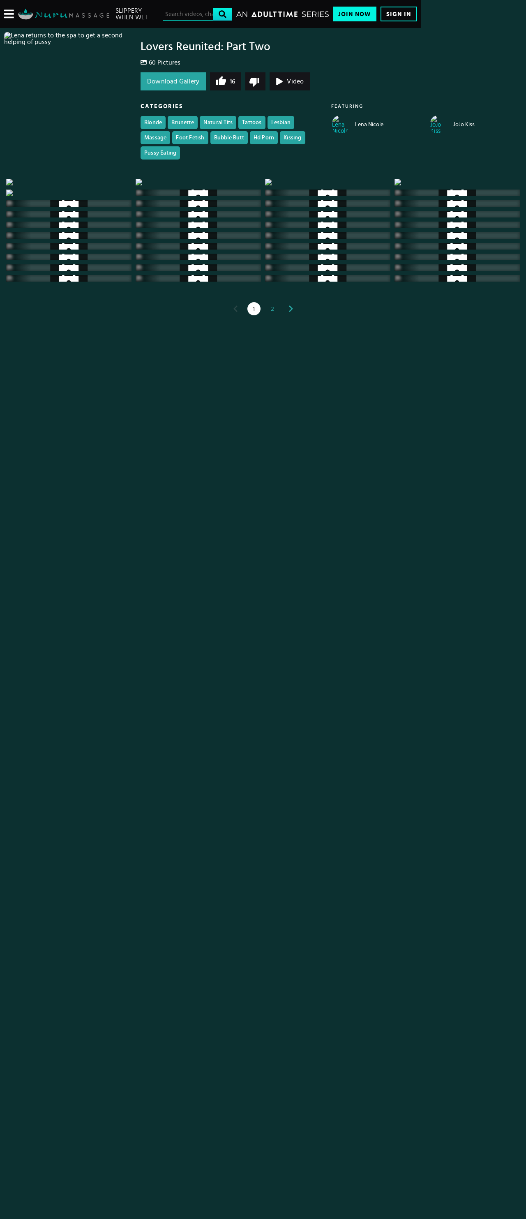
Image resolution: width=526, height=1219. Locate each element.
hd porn (264, 138)
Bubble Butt (229, 138)
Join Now (354, 14)
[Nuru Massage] (63, 14)
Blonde (153, 122)
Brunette (182, 122)
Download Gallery (173, 81)
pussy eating (160, 153)
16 (232, 81)
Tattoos (251, 122)
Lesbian (281, 122)
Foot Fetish (190, 138)
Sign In (398, 14)
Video (295, 81)
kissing (292, 138)
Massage (155, 138)
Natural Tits (218, 122)
